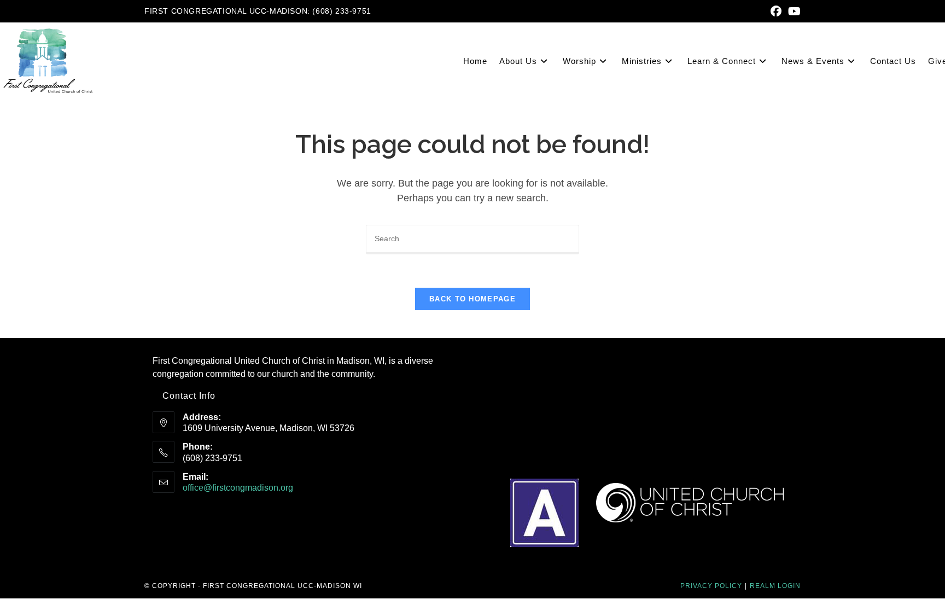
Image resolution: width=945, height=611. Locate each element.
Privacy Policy (711, 586)
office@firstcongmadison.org (238, 487)
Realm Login (775, 586)
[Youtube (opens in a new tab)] (793, 11)
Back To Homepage (472, 299)
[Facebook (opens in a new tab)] (776, 11)
